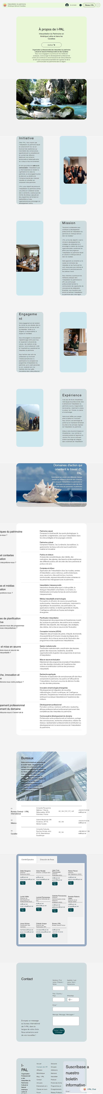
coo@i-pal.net (72, 877)
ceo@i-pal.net (24, 877)
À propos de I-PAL (42, 1067)
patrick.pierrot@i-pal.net (75, 879)
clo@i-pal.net (24, 904)
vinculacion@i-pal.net (42, 930)
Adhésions (54, 1070)
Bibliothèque (41, 1073)
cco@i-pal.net (56, 905)
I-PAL (24, 1067)
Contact (39, 1080)
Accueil (39, 1064)
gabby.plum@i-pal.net (58, 907)
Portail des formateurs (58, 1083)
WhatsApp (70, 996)
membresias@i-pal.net (26, 930)
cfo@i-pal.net (56, 878)
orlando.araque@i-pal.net (43, 932)
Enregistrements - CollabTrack (60, 1089)
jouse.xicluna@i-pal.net (26, 932)
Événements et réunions (44, 1086)
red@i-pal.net (82, 812)
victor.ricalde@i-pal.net (42, 879)
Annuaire (39, 1083)
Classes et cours (42, 1089)
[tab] (27, 859)
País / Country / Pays (57, 995)
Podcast (53, 1080)
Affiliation (39, 1070)
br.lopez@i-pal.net (73, 906)
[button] (80, 5)
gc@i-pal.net (39, 877)
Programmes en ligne (58, 1086)
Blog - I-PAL (40, 1076)
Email (55, 1005)
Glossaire (54, 1064)
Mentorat (54, 1073)
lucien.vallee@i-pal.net (26, 906)
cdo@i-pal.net (72, 904)
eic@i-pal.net (40, 903)
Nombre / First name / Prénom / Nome (58, 982)
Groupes (54, 1067)
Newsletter (54, 1076)
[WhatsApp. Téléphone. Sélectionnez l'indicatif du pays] (70, 999)
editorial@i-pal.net (41, 905)
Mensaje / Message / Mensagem (64, 1014)
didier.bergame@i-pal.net (27, 879)
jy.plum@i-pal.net (57, 880)
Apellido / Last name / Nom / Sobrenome (71, 982)
